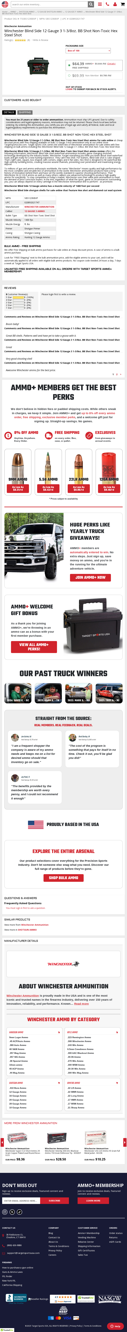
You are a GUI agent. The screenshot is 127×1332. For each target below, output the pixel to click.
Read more (81, 1003)
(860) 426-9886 (107, 4)
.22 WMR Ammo (75, 1092)
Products (100, 4)
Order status (116, 1233)
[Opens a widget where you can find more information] (115, 1326)
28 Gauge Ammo (17, 1103)
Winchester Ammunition (39, 206)
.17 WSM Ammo (75, 1103)
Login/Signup (115, 4)
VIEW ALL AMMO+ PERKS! (34, 647)
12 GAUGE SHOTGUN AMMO (49, 12)
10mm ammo (15, 1065)
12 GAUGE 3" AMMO (74, 12)
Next (125, 1142)
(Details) (111, 64)
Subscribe (54, 1200)
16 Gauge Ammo (17, 1096)
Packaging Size (74, 45)
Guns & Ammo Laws (12, 1271)
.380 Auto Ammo (17, 1045)
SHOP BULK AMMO (63, 878)
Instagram (4, 1212)
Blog (50, 1233)
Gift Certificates (86, 1250)
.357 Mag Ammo (17, 1053)
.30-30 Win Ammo (76, 1068)
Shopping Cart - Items (123, 4)
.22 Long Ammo (75, 1096)
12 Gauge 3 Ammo (34, 211)
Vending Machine (87, 1237)
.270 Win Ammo (75, 1061)
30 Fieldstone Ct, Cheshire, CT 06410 (16, 1236)
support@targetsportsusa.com (23, 1252)
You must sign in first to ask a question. (25, 907)
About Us (53, 1241)
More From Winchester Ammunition (30, 1123)
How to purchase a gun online (17, 1267)
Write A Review (40, 40)
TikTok (19, 1212)
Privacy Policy (55, 1250)
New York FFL (8, 1280)
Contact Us (54, 1237)
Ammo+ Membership (89, 1233)
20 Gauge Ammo (17, 1100)
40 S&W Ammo (16, 1049)
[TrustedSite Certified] (86, 1299)
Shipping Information (89, 1246)
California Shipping (12, 1285)
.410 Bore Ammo (17, 1088)
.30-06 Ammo (74, 1057)
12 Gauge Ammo (17, 1092)
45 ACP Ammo (16, 1068)
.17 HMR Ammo (75, 1100)
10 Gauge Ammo (17, 1107)
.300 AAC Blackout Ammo (80, 1053)
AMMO (13, 12)
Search (91, 4)
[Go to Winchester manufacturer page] (63, 964)
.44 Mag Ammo (17, 1073)
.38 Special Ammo (18, 1061)
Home (5, 12)
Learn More (93, 1200)
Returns (113, 1237)
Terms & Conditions (58, 1246)
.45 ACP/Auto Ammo (19, 1041)
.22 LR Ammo (74, 1088)
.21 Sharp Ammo (75, 1107)
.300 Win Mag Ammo (78, 1073)
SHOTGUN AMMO (27, 12)
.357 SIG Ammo (17, 1057)
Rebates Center (86, 1241)
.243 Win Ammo (75, 1045)
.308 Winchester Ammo (79, 1041)
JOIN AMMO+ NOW (90, 578)
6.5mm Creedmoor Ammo (80, 1049)
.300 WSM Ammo (76, 1065)
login (69, 89)
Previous (2, 1142)
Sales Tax (83, 1254)
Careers (52, 1254)
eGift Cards (115, 1241)
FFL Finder (7, 1276)
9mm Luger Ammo (18, 1037)
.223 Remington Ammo (79, 1037)
